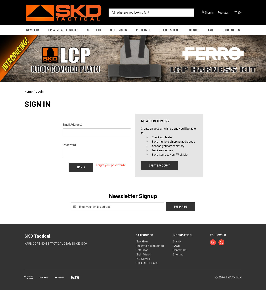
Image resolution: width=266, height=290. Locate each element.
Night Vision (118, 30)
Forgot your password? (110, 165)
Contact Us (231, 30)
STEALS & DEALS (170, 30)
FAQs (211, 30)
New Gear (32, 30)
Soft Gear (94, 30)
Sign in (209, 12)
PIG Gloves (143, 30)
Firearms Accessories (63, 30)
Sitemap (178, 254)
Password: (69, 145)
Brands (194, 30)
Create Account (159, 165)
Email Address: (72, 124)
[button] (133, 58)
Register (223, 12)
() (239, 12)
